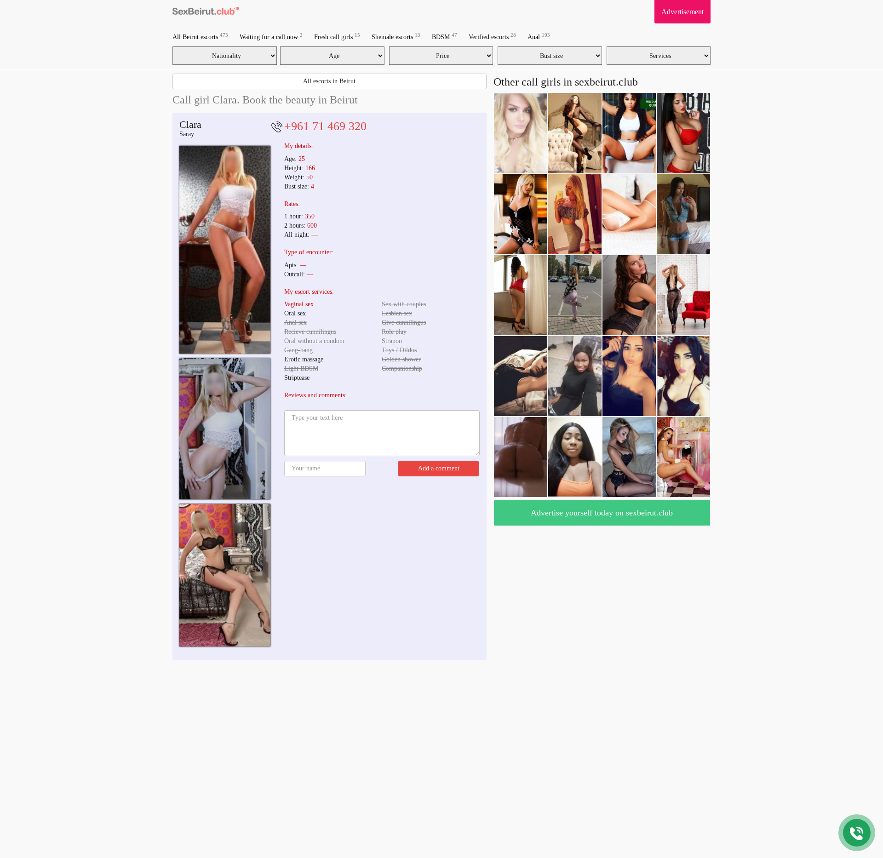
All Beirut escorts (200, 36)
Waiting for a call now (271, 36)
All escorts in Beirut (329, 81)
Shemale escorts (396, 36)
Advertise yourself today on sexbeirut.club (602, 512)
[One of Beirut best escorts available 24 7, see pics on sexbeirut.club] (224, 249)
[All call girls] (206, 11)
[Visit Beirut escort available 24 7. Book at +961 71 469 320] (224, 428)
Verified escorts (492, 36)
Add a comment (438, 468)
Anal (539, 36)
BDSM (444, 36)
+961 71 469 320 (325, 126)
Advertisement (682, 12)
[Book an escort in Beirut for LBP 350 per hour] (224, 575)
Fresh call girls (337, 36)
